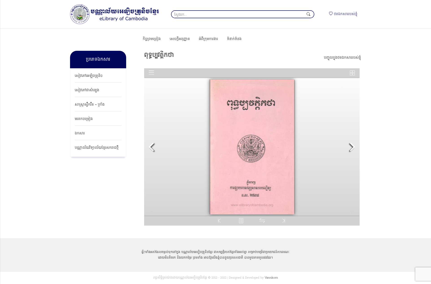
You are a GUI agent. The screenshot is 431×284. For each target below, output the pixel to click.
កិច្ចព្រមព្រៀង (152, 39)
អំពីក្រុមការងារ (208, 39)
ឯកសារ (80, 133)
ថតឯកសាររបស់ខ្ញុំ (345, 14)
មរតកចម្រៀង (84, 119)
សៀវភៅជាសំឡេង (87, 90)
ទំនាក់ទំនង (234, 39)
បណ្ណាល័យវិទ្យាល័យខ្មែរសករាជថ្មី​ (97, 148)
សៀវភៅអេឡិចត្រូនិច (89, 76)
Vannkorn (271, 278)
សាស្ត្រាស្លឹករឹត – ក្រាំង (90, 104)
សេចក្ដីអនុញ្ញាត (180, 39)
